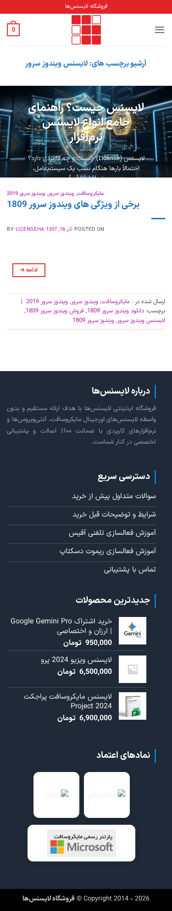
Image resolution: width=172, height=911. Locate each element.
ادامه (29, 270)
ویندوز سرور (61, 194)
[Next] (8, 131)
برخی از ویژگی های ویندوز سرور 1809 (73, 204)
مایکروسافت (90, 194)
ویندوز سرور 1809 (93, 320)
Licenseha (30, 229)
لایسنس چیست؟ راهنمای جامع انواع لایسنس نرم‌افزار (86, 123)
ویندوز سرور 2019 (26, 194)
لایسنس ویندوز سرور (141, 320)
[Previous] (157, 131)
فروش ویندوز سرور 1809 (55, 310)
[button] (159, 29)
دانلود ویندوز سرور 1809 (115, 310)
